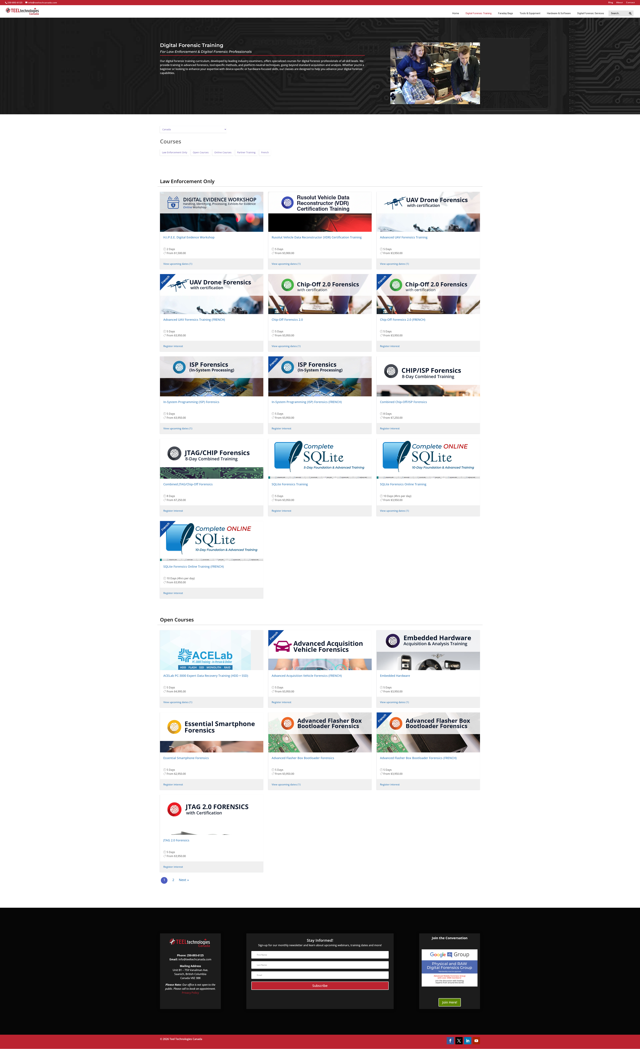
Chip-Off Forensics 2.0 (287, 320)
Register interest (173, 346)
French (265, 152)
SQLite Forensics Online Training (403, 484)
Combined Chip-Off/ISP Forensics (403, 402)
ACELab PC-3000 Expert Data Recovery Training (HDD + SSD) (205, 676)
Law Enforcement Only (174, 152)
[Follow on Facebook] (450, 1040)
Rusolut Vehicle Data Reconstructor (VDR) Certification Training (317, 237)
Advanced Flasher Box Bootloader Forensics (303, 758)
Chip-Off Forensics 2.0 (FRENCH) (402, 320)
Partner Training (246, 152)
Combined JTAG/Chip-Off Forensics (188, 484)
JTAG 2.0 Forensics (176, 840)
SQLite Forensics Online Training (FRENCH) (193, 566)
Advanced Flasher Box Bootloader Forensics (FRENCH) (418, 758)
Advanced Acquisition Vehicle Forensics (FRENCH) (307, 676)
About (619, 2)
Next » (184, 880)
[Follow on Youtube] (476, 1040)
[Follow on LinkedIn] (467, 1040)
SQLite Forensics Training (290, 484)
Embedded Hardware (395, 676)
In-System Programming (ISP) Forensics (191, 402)
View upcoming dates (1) (177, 263)
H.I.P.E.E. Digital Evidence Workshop (188, 237)
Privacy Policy (190, 993)
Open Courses (201, 152)
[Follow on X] (459, 1040)
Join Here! (449, 1002)
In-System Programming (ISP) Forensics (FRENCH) (307, 402)
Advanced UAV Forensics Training (404, 237)
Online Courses (223, 152)
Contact (630, 2)
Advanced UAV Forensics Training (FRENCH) (194, 320)
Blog (610, 2)
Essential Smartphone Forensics (186, 758)
